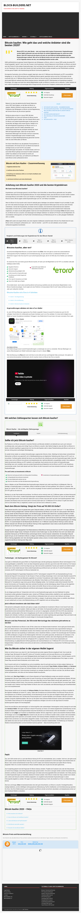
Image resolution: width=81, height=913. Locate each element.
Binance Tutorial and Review (48, 890)
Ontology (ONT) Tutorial (47, 898)
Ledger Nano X (23, 715)
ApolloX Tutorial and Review (48, 893)
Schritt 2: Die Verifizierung (16, 300)
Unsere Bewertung (31, 95)
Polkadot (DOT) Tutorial (46, 900)
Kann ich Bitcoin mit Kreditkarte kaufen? (18, 817)
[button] (40, 297)
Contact (6, 895)
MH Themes (25, 909)
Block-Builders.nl (8, 898)
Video (48, 351)
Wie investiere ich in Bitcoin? (15, 813)
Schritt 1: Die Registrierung (17, 296)
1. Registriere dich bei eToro (13, 166)
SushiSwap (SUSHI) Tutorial (47, 901)
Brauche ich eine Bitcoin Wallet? (16, 827)
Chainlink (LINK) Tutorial (47, 895)
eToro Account (15, 351)
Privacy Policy (7, 892)
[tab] (11, 241)
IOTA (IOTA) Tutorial (46, 896)
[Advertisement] (40, 23)
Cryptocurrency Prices (45, 36)
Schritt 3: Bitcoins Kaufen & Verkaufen (19, 304)
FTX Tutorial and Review (47, 892)
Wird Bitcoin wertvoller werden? (16, 824)
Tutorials (33, 36)
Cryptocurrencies (14, 36)
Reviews (24, 36)
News (4, 36)
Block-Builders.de (8, 896)
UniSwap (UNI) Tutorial (46, 903)
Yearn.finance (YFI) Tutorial (47, 905)
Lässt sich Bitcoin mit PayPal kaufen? (17, 820)
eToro (41, 251)
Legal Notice (7, 890)
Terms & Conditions (8, 893)
